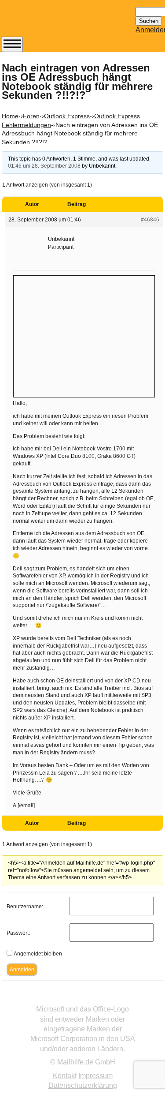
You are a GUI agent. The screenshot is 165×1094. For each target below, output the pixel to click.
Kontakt (65, 1075)
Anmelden (22, 970)
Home (10, 116)
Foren (31, 116)
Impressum (95, 1075)
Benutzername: (25, 906)
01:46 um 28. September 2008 (44, 166)
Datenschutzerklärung (82, 1085)
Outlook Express (67, 116)
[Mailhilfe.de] (50, 22)
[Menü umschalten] (12, 44)
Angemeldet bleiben (38, 954)
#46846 (150, 220)
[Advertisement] (84, 335)
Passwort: (18, 933)
